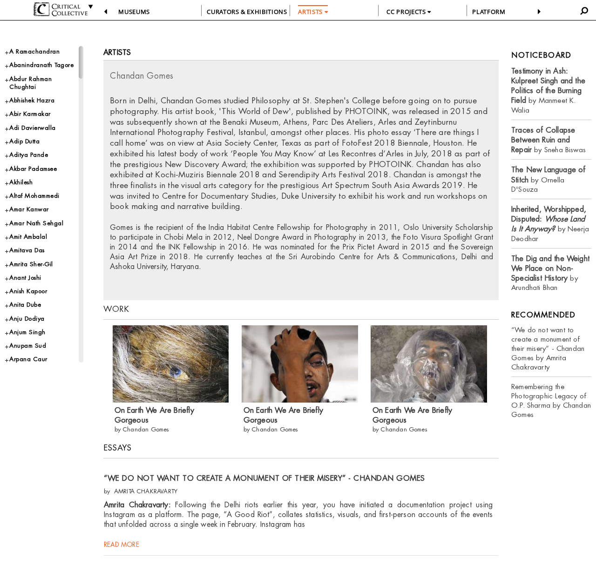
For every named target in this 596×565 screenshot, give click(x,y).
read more (121, 544)
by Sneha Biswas (548, 140)
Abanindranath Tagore (41, 65)
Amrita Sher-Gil (31, 264)
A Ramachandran (34, 51)
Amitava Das (27, 250)
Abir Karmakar (30, 114)
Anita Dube (25, 305)
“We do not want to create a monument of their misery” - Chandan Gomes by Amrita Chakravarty (547, 348)
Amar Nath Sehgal (36, 223)
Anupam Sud (27, 346)
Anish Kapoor (28, 291)
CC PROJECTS (406, 11)
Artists (117, 52)
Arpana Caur (28, 359)
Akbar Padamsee (33, 169)
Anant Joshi (25, 278)
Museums (134, 11)
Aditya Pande (28, 155)
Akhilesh (21, 182)
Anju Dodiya (27, 319)
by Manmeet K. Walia (548, 90)
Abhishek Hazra (31, 100)
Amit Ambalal (28, 237)
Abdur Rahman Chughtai (30, 83)
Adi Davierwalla (32, 128)
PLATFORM (488, 11)
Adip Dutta (24, 141)
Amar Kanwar (29, 209)
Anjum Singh (27, 332)
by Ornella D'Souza (548, 179)
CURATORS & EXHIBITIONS (247, 11)
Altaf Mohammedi (34, 196)
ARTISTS (311, 11)
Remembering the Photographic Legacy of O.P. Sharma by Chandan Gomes (551, 400)
